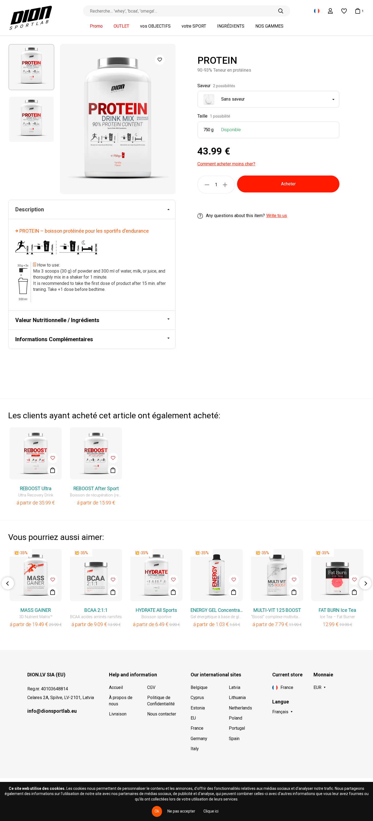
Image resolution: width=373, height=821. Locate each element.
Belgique (199, 687)
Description (29, 209)
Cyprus (197, 697)
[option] (31, 67)
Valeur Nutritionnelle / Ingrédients (57, 320)
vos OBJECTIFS (155, 26)
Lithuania (237, 697)
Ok (157, 811)
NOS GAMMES (269, 26)
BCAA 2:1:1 (96, 610)
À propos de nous (120, 700)
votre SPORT (194, 26)
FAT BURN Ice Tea (337, 610)
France (197, 728)
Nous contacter (161, 714)
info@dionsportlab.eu (52, 711)
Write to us (276, 215)
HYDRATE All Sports (156, 610)
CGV (151, 687)
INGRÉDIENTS (230, 26)
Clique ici (210, 811)
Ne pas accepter (181, 811)
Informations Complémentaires (54, 339)
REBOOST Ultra (35, 488)
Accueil (116, 687)
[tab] (92, 209)
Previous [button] (8, 583)
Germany (199, 738)
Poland (235, 718)
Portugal (237, 728)
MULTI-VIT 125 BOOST (277, 610)
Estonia (198, 708)
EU (193, 718)
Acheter (288, 184)
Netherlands (240, 708)
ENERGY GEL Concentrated (217, 610)
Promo (96, 26)
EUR (317, 687)
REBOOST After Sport (96, 488)
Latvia (234, 687)
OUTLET (121, 26)
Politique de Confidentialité (161, 700)
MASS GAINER (35, 610)
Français (280, 711)
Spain (234, 738)
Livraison (117, 714)
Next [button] (365, 583)
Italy (195, 748)
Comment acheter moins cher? (226, 163)
